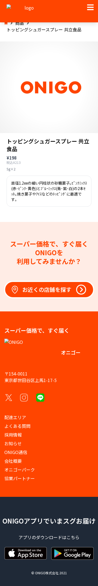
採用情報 (13, 434)
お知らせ (13, 443)
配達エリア (15, 417)
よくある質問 (17, 426)
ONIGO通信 (15, 452)
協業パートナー (19, 478)
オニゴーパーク (19, 469)
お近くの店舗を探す (46, 289)
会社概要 (13, 461)
